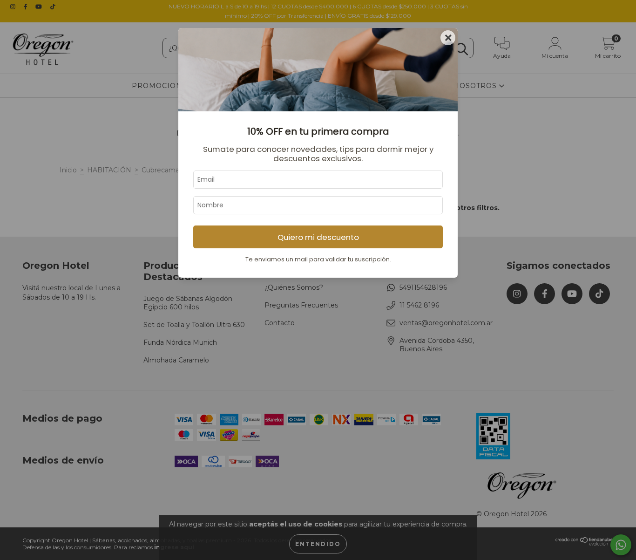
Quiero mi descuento (318, 237)
